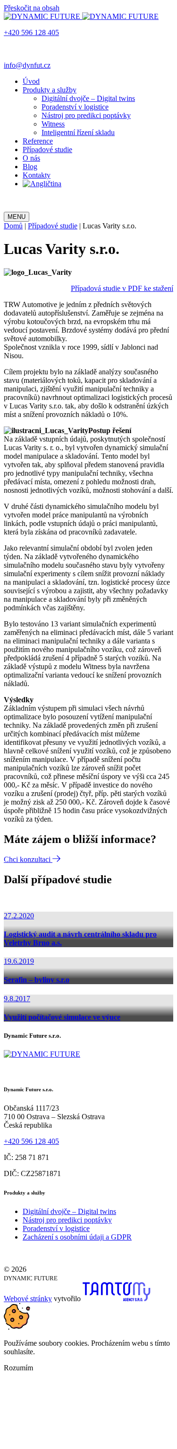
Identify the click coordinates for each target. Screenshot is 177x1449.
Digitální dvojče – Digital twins (88, 98)
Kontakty (37, 175)
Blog (30, 167)
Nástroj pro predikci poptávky (86, 115)
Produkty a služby (49, 90)
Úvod (31, 81)
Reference (38, 141)
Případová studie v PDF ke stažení (122, 288)
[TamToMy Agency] (117, 1299)
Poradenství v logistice (75, 107)
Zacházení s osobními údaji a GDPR (77, 1237)
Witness (53, 124)
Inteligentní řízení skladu (78, 132)
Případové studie (47, 149)
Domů (13, 226)
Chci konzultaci (28, 859)
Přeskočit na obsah (31, 8)
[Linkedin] (8, 207)
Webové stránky (28, 1299)
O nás (31, 158)
